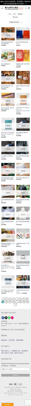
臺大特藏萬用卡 (5, 64)
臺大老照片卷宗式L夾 (22, 177)
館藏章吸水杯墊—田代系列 (22, 244)
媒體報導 (25, 351)
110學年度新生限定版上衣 (22, 290)
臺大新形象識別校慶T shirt (7, 222)
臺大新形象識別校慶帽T (22, 222)
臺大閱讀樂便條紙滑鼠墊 (7, 200)
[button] (2, 8)
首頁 (10, 14)
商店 (14, 14)
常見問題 (12, 340)
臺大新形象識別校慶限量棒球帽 (22, 200)
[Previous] (3, 299)
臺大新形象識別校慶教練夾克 (22, 156)
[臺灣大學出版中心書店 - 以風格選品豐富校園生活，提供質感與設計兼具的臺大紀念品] (14, 8)
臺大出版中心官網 (7, 353)
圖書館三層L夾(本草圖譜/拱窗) (22, 64)
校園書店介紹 (16, 351)
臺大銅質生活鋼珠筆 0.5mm (7, 156)
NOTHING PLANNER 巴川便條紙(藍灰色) (7, 290)
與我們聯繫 (19, 340)
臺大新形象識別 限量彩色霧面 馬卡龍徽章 (7, 178)
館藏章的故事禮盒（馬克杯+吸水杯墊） (7, 244)
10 (27, 299)
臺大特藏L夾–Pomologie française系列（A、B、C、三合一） (7, 267)
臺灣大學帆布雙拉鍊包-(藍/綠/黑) (7, 43)
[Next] (15, 304)
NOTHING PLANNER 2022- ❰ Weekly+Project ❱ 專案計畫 (22, 110)
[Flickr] (12, 317)
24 (27, 302)
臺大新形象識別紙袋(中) (22, 43)
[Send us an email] (6, 317)
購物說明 (4, 340)
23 (24, 302)
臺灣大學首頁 (19, 353)
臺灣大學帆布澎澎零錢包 (22, 86)
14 (13, 302)
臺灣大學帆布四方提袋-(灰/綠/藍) (7, 86)
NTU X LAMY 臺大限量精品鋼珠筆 (7, 108)
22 (20, 302)
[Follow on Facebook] (2, 317)
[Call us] (9, 317)
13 (10, 302)
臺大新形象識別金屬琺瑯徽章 (22, 266)
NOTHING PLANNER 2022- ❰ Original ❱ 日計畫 (7, 134)
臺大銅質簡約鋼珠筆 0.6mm (22, 133)
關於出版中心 (5, 351)
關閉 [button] (26, 3)
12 (6, 302)
